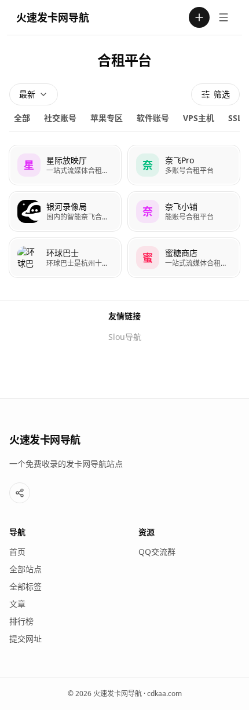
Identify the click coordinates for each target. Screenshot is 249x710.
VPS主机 (198, 117)
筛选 (222, 94)
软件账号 (153, 117)
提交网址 (25, 638)
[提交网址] (199, 17)
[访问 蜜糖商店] (147, 257)
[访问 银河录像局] (29, 211)
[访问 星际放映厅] (29, 165)
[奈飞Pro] (184, 165)
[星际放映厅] (65, 165)
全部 (22, 117)
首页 (17, 551)
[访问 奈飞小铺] (147, 211)
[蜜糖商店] (184, 257)
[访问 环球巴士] (29, 257)
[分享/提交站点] (19, 492)
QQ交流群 (156, 551)
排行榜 (21, 621)
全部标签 (25, 586)
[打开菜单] (223, 17)
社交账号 (60, 117)
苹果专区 (106, 117)
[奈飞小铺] (184, 211)
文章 (17, 603)
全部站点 (25, 568)
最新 (27, 94)
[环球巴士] (65, 257)
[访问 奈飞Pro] (147, 165)
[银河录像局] (65, 211)
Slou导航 (124, 336)
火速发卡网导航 (52, 17)
